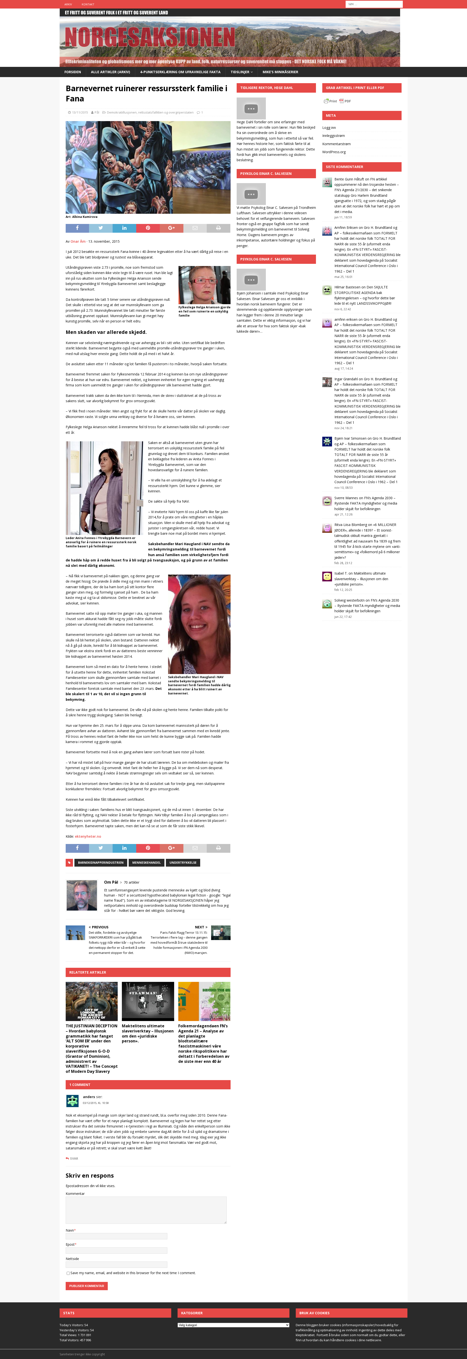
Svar (74, 1158)
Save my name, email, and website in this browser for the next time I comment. (133, 1272)
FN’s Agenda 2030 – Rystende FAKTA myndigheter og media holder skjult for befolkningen (365, 503)
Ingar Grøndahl (346, 379)
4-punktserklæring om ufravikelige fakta (180, 72)
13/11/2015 (80, 112)
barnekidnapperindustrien (101, 863)
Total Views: (69, 1335)
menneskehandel (146, 863)
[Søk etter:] (374, 3)
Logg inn (329, 127)
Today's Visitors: (72, 1325)
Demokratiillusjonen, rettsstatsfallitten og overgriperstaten (150, 112)
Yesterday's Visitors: (75, 1330)
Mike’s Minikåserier (280, 72)
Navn (70, 1230)
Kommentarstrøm (336, 144)
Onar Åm (78, 241)
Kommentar (75, 1193)
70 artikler (131, 882)
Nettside (72, 1258)
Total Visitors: (70, 1340)
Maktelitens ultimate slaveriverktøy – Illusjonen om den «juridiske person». (148, 1033)
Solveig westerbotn (349, 600)
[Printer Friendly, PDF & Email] (337, 101)
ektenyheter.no (88, 836)
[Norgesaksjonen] (230, 64)
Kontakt (88, 4)
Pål (97, 112)
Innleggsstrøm (333, 135)
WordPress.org (334, 152)
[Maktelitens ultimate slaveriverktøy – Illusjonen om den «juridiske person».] (148, 1001)
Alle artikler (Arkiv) (110, 72)
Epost (70, 1244)
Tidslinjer (240, 72)
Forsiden (72, 72)
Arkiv (68, 4)
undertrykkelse (183, 863)
